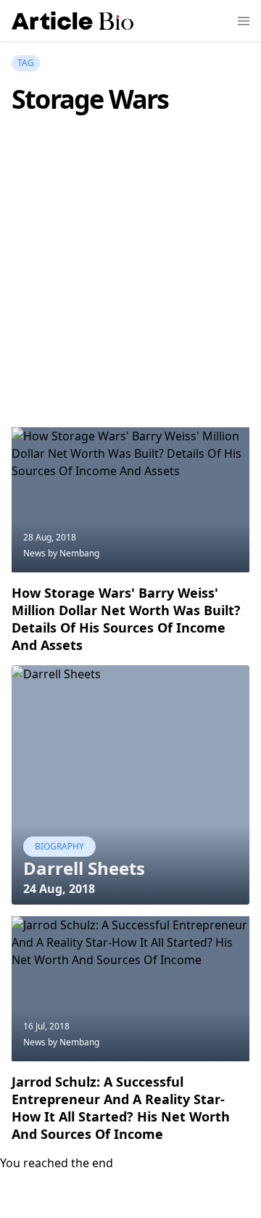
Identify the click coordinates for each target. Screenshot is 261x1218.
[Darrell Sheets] (130, 785)
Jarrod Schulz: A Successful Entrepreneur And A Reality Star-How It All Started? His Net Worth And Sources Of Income (121, 1108)
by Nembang (73, 553)
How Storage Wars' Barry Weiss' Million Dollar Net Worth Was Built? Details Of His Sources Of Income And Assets (126, 619)
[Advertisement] (130, 292)
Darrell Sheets (84, 868)
